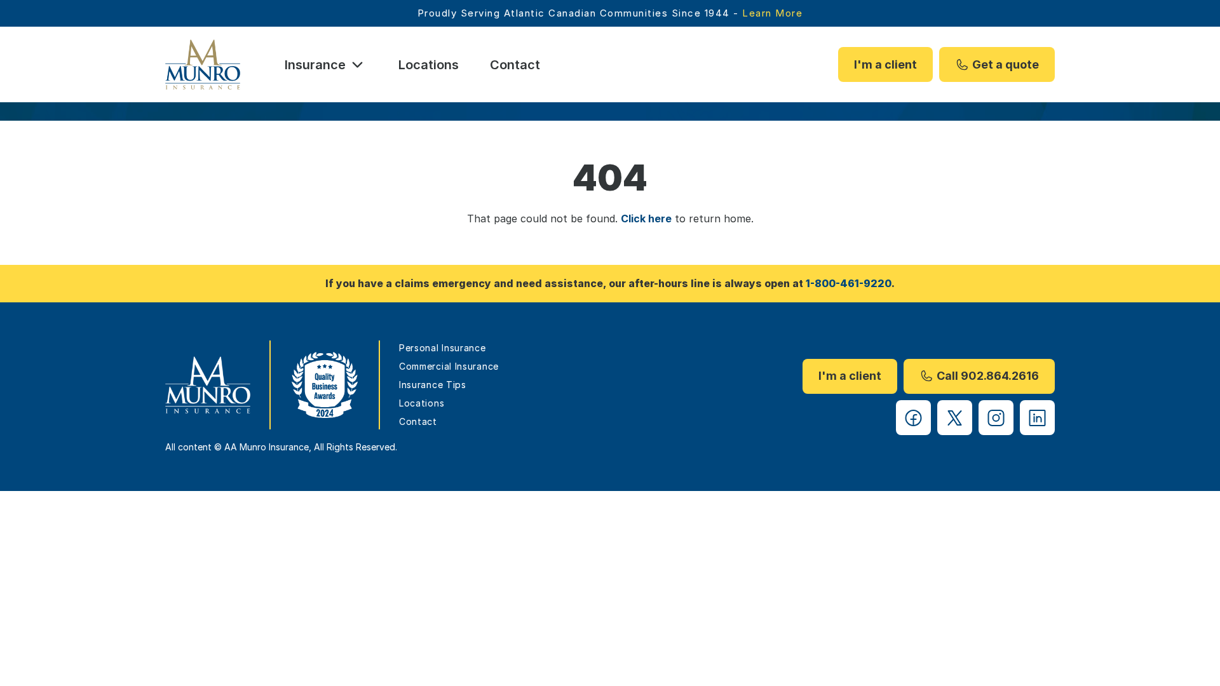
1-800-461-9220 (848, 283)
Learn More (772, 13)
